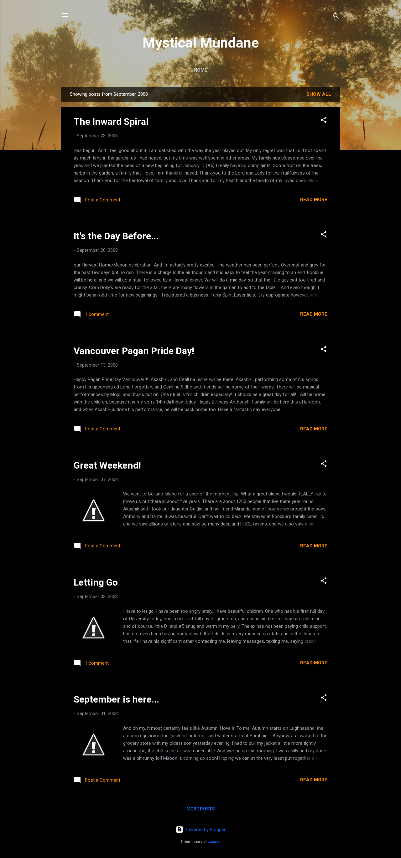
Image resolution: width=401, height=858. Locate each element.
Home (200, 70)
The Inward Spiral (111, 121)
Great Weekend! (107, 465)
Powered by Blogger (204, 829)
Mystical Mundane (201, 42)
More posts (200, 808)
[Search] (336, 17)
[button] (323, 121)
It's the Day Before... (116, 236)
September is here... (116, 699)
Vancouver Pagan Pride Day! (134, 350)
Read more (313, 199)
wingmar (214, 842)
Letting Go (96, 582)
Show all (318, 94)
